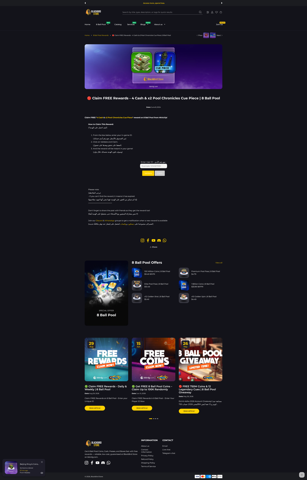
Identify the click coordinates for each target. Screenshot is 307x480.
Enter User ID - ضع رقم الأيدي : (153, 162)
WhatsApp (109, 220)
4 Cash (100, 117)
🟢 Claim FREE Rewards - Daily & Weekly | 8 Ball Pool (106, 388)
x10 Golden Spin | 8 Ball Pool (203, 296)
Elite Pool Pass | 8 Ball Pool (156, 284)
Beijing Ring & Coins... (29, 464)
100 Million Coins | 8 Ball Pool (157, 271)
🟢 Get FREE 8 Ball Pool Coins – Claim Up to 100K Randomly (152, 388)
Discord (99, 220)
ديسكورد (131, 224)
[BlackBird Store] (93, 12)
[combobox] (162, 12)
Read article (94, 408)
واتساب (123, 224)
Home (87, 35)
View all (218, 263)
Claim (159, 173)
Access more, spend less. (154, 3)
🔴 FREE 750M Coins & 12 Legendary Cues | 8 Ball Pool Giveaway (197, 389)
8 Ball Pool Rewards (101, 35)
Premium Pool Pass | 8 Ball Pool (205, 271)
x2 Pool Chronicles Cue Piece (118, 117)
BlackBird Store (97, 476)
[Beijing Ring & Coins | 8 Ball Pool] (11, 467)
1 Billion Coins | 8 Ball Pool (202, 284)
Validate (148, 173)
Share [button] (154, 247)
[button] (85, 3)
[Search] (200, 12)
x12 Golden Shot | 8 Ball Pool (156, 296)
